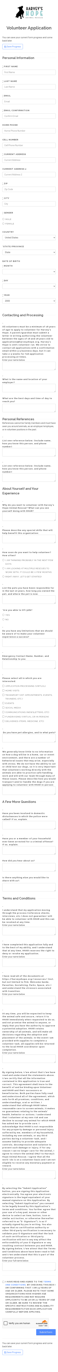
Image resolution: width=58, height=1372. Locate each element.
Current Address (14, 154)
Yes (7, 615)
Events (9, 703)
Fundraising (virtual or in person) (27, 717)
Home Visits (12, 690)
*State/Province (13, 246)
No (7, 619)
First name (10, 66)
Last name (9, 81)
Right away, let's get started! (23, 576)
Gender (7, 213)
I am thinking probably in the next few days (29, 562)
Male (8, 219)
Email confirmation (16, 110)
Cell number (10, 140)
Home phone (10, 125)
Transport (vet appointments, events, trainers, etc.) (29, 697)
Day (5, 280)
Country (8, 232)
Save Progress (13, 46)
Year (6, 295)
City (5, 198)
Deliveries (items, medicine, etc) (24, 721)
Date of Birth (11, 261)
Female (9, 224)
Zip (5, 183)
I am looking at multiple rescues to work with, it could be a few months (28, 570)
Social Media (13, 708)
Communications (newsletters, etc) (27, 712)
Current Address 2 (14, 169)
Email (6, 96)
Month (7, 266)
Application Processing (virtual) (25, 686)
